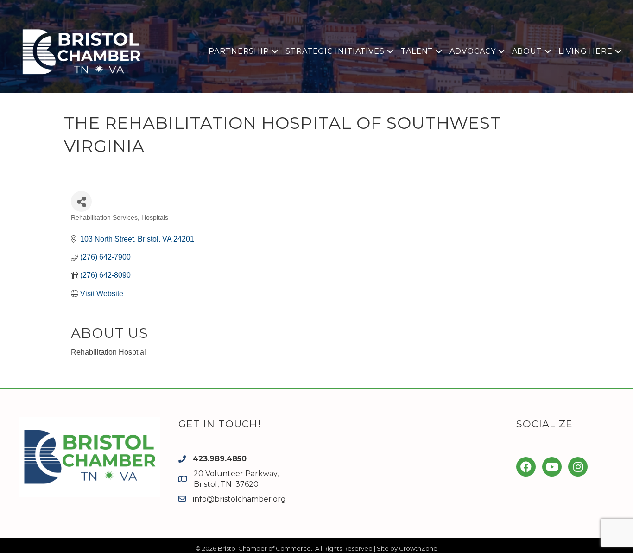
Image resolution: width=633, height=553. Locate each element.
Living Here (585, 51)
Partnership (239, 51)
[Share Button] (81, 201)
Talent (417, 51)
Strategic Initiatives (335, 51)
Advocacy (472, 51)
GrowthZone (418, 548)
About (527, 51)
